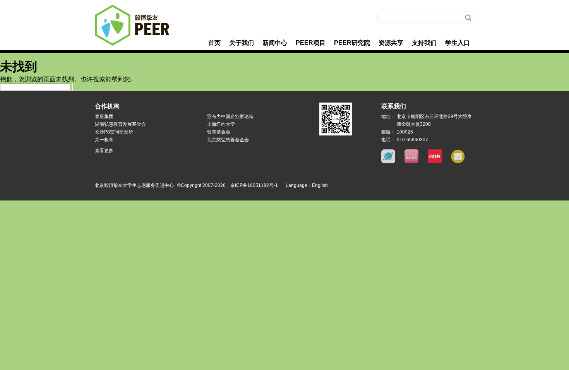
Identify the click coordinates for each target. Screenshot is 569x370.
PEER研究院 (352, 42)
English (320, 185)
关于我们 (241, 42)
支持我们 (424, 42)
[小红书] (435, 161)
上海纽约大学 (221, 124)
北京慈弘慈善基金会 (228, 139)
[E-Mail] (458, 161)
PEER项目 (311, 42)
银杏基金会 (218, 132)
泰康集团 (104, 116)
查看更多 (104, 150)
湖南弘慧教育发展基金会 (120, 124)
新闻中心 (274, 42)
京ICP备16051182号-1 (254, 185)
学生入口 (457, 42)
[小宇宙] (388, 161)
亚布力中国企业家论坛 (230, 116)
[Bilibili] (411, 161)
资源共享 (391, 42)
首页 (214, 42)
